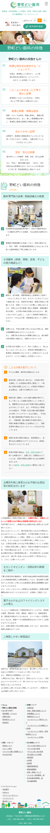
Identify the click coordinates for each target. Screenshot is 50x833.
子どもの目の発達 (33, 749)
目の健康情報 (32, 781)
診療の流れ (6, 716)
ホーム (4, 705)
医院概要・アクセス (10, 714)
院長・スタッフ (7, 743)
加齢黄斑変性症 (32, 766)
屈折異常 (30, 757)
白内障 (29, 760)
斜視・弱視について (34, 772)
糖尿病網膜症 (32, 769)
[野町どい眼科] (25, 5)
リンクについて (8, 798)
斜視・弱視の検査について (36, 711)
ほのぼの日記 (7, 754)
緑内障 (29, 763)
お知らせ (6, 792)
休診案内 (6, 789)
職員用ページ (7, 801)
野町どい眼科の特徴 (9, 708)
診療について (32, 705)
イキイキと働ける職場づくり (13, 751)
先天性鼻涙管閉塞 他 (35, 778)
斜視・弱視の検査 (32, 452)
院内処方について (9, 719)
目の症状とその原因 (34, 754)
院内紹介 (6, 722)
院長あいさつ (7, 746)
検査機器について (33, 714)
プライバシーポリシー (10, 795)
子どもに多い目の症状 (35, 751)
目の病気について (33, 743)
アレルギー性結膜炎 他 (35, 775)
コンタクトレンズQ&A (35, 737)
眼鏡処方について (33, 716)
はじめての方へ (7, 711)
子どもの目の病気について (36, 746)
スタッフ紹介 (7, 749)
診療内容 (30, 708)
